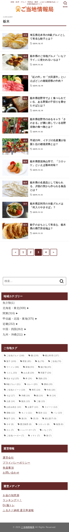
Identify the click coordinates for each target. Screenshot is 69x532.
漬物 (10, 413)
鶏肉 (43, 378)
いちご (47, 430)
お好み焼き (13, 407)
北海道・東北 (14, 307)
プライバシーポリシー (16, 462)
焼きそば (12, 378)
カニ (10, 430)
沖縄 (25, 395)
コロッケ (43, 424)
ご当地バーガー (15, 435)
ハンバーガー (28, 430)
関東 (9, 313)
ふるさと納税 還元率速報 (18, 510)
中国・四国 (13, 329)
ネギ (10, 424)
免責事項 (8, 467)
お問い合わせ (11, 472)
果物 (29, 367)
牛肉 (51, 390)
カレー (32, 384)
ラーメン (12, 367)
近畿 (9, 323)
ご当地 (56, 361)
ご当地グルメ (15, 355)
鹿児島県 (25, 424)
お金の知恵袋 (11, 495)
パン (57, 413)
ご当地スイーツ (15, 390)
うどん (11, 373)
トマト (35, 435)
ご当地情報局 (27, 527)
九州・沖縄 (13, 334)
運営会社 (8, 457)
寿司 (36, 390)
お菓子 (33, 407)
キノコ (26, 413)
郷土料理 (52, 355)
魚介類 (8, 302)
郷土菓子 (50, 418)
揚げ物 (46, 367)
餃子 (10, 418)
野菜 (27, 361)
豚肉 (48, 384)
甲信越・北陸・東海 (18, 318)
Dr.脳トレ (8, 505)
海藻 (59, 424)
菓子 (11, 361)
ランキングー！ (12, 500)
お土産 (28, 373)
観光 (25, 401)
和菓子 (46, 373)
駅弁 (43, 413)
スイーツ (51, 407)
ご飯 (40, 401)
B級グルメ (13, 384)
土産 (10, 401)
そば (10, 395)
